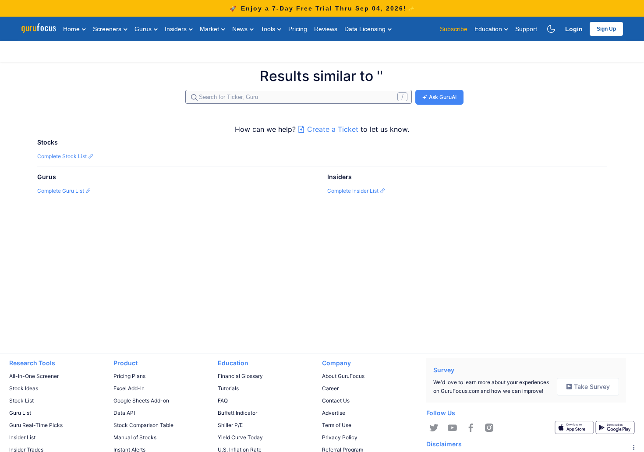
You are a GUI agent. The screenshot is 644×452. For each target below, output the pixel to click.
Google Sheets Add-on (141, 400)
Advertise (333, 413)
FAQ (223, 400)
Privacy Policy (339, 437)
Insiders (176, 28)
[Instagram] (489, 427)
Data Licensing (365, 28)
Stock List (21, 400)
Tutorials (228, 388)
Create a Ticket (333, 129)
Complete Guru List (61, 190)
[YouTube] (452, 427)
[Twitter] (434, 427)
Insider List (22, 437)
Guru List (20, 413)
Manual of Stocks (134, 437)
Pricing (297, 28)
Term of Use (336, 425)
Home (72, 28)
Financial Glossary (240, 376)
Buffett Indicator (237, 413)
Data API (124, 413)
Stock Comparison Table (143, 425)
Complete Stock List (62, 156)
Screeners (108, 28)
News (240, 28)
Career (330, 388)
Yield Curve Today (240, 437)
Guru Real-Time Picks (36, 425)
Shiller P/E (230, 425)
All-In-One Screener (34, 376)
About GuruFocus (343, 376)
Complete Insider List (353, 190)
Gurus (143, 28)
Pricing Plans (129, 376)
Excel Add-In (129, 388)
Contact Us (336, 400)
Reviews (325, 28)
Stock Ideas (23, 388)
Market (210, 28)
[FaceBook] (470, 427)
